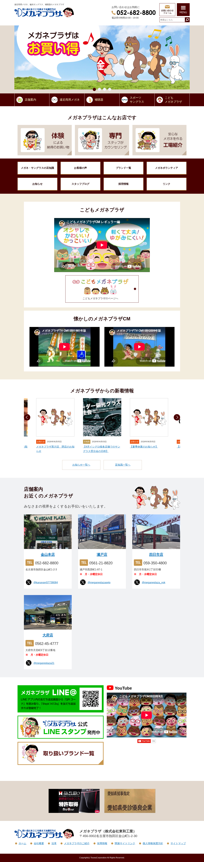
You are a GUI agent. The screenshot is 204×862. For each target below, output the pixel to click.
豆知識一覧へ (122, 464)
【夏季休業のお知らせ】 (97, 446)
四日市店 (156, 554)
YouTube (123, 688)
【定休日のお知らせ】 (142, 446)
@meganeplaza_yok (153, 582)
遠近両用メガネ (70, 99)
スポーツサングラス (137, 99)
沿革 (54, 843)
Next (177, 417)
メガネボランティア (166, 168)
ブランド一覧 (123, 168)
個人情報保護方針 (153, 843)
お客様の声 (80, 168)
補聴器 (99, 99)
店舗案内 (30, 99)
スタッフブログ (80, 184)
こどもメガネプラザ (173, 99)
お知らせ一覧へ (81, 464)
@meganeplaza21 (43, 663)
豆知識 (37, 168)
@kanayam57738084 (45, 582)
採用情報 (123, 184)
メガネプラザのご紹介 (77, 843)
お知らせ (37, 184)
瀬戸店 (102, 554)
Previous (27, 417)
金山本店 (48, 554)
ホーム (22, 843)
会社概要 (39, 843)
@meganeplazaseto (99, 582)
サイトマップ (178, 843)
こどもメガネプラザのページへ (100, 298)
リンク (166, 184)
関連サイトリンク (125, 843)
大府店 (48, 635)
